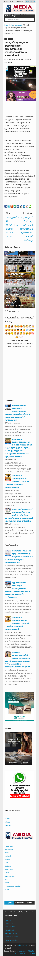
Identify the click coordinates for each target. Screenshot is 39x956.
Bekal (6, 39)
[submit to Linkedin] (24, 206)
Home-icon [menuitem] (9, 846)
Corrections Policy (11, 937)
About (8, 822)
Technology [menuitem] (9, 869)
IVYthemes (22, 951)
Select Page (29, 1)
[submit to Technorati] (30, 206)
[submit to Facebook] (5, 206)
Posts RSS (19, 954)
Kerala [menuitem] (7, 853)
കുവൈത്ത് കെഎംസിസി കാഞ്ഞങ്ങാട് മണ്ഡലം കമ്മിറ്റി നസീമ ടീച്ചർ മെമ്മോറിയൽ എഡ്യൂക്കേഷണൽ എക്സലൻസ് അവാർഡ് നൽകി (19, 515)
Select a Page (10, 16)
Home (8, 819)
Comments (19, 903)
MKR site (31, 951)
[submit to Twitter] (8, 206)
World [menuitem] (7, 879)
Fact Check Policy (11, 933)
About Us (8, 920)
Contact (8, 825)
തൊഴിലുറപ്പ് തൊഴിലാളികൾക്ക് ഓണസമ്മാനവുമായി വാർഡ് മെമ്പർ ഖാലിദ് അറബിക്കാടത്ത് (17, 482)
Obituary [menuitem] (8, 866)
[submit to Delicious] (21, 206)
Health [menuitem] (7, 873)
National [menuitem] (8, 856)
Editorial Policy (10, 930)
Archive (29, 903)
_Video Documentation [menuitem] (13, 886)
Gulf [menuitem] (6, 863)
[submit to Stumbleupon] (15, 206)
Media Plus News (22, 945)
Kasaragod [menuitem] (9, 849)
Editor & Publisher (11, 940)
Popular (9, 903)
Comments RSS (29, 954)
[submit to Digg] (18, 206)
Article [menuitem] (7, 883)
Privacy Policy (10, 927)
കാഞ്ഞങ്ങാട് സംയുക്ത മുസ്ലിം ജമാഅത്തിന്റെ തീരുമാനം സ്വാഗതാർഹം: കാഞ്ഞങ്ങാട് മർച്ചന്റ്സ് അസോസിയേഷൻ (19, 557)
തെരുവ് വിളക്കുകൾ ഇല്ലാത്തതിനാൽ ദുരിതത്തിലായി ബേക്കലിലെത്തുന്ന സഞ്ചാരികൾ (16, 49)
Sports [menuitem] (7, 859)
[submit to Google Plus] (12, 206)
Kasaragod (10, 39)
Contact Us (9, 923)
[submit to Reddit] (27, 206)
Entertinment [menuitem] (9, 876)
